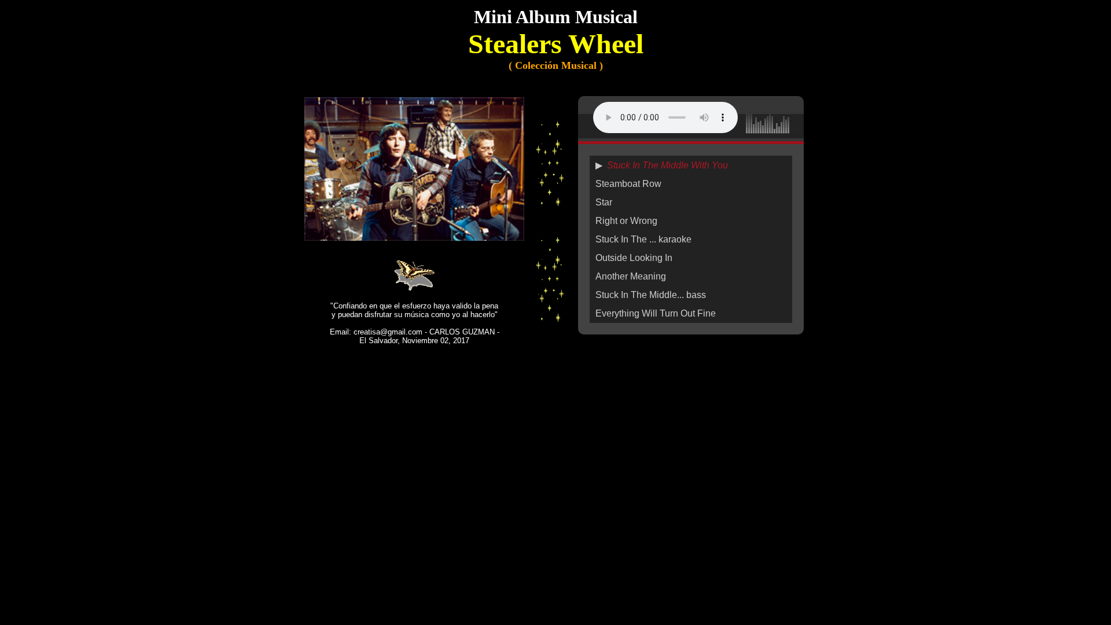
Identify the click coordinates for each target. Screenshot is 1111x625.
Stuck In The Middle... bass (650, 295)
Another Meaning (630, 276)
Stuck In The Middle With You (667, 165)
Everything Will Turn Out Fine (655, 313)
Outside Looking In (633, 258)
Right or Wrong (626, 221)
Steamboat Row (628, 184)
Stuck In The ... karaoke (643, 239)
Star (603, 202)
